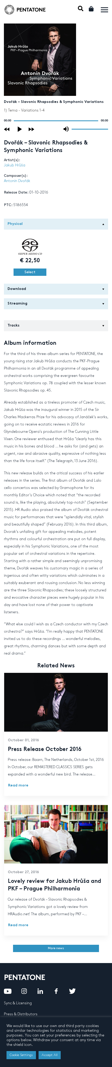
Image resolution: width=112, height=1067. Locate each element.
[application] (56, 120)
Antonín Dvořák (17, 181)
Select (29, 272)
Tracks (14, 325)
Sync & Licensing (18, 1003)
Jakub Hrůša (14, 165)
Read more (18, 785)
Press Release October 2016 (45, 749)
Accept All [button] (50, 1055)
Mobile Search (80, 8)
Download (17, 289)
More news (56, 948)
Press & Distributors (21, 1014)
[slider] (90, 128)
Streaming (17, 303)
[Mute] (66, 129)
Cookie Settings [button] (21, 1055)
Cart (91, 8)
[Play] (20, 129)
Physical (15, 224)
